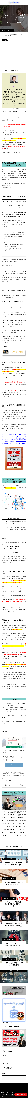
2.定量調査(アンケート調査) (9, 878)
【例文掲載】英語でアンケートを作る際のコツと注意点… (14, 925)
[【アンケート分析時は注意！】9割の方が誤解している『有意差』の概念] (14, 895)
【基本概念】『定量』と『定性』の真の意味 (14, 964)
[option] (7, 976)
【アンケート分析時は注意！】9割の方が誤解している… (14, 904)
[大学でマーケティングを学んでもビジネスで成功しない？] (14, 856)
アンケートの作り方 (11, 773)
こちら (14, 105)
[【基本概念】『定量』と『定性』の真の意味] (14, 956)
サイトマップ (5, 1055)
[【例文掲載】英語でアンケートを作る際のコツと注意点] (14, 917)
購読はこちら (20, 1094)
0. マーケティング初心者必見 (7, 30)
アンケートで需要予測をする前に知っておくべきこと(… (14, 883)
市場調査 (6, 780)
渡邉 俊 (17, 70)
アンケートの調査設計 (20, 773)
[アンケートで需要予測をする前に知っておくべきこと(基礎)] (14, 876)
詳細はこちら (14, 764)
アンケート (5, 779)
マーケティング (11, 779)
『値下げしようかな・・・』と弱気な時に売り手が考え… (14, 944)
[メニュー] (25, 2)
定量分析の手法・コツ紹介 (8, 775)
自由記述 (11, 780)
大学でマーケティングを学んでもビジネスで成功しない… (14, 864)
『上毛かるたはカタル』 (18, 99)
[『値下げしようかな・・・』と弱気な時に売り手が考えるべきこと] (14, 937)
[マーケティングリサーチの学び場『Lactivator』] (14, 2)
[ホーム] (2, 33)
